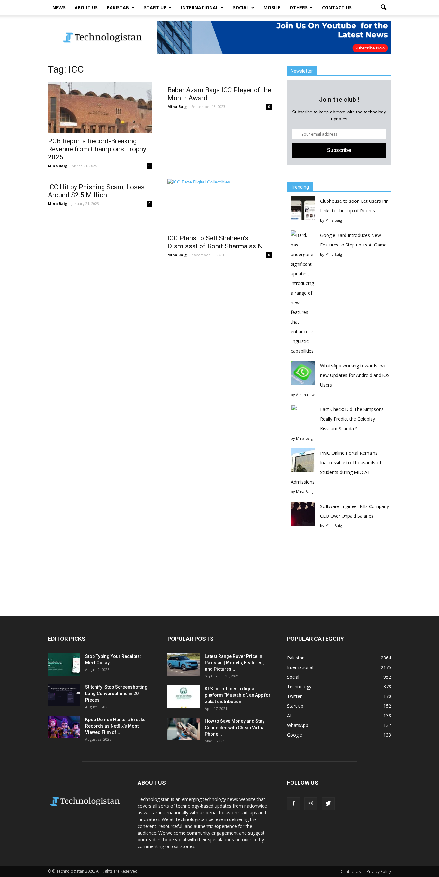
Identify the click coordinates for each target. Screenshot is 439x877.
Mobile (272, 7)
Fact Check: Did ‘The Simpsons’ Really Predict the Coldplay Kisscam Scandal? (352, 419)
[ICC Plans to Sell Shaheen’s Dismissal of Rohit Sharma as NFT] (219, 204)
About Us (86, 7)
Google (294, 735)
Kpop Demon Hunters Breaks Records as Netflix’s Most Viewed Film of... (115, 726)
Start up (155, 7)
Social (241, 7)
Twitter (294, 696)
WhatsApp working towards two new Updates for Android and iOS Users (355, 375)
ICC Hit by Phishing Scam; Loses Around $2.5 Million (96, 191)
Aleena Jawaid (308, 394)
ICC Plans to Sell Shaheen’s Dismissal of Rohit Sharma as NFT (219, 242)
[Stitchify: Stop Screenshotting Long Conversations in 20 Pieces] (64, 695)
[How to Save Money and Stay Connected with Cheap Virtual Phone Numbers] (183, 729)
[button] (383, 7)
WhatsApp (297, 725)
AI (289, 715)
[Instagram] (310, 803)
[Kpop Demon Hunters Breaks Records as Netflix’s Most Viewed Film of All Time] (64, 727)
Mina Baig (57, 165)
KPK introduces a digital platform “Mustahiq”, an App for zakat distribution (238, 695)
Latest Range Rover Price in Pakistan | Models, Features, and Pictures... (234, 663)
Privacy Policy (379, 871)
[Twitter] (328, 803)
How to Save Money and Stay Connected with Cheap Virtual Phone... (235, 728)
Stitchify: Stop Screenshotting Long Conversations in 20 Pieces (116, 693)
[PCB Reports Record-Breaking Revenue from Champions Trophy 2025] (100, 107)
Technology (299, 687)
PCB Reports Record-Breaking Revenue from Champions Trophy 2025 (97, 149)
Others (299, 7)
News (59, 7)
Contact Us (337, 7)
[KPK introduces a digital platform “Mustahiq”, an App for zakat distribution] (183, 696)
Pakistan (118, 7)
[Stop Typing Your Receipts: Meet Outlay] (64, 664)
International (200, 7)
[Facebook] (293, 803)
